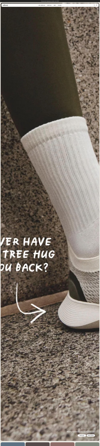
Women (59, 5)
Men (55, 5)
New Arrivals (42, 5)
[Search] (94, 5)
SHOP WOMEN (91, 435)
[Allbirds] (5, 5)
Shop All (49, 5)
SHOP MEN (82, 435)
